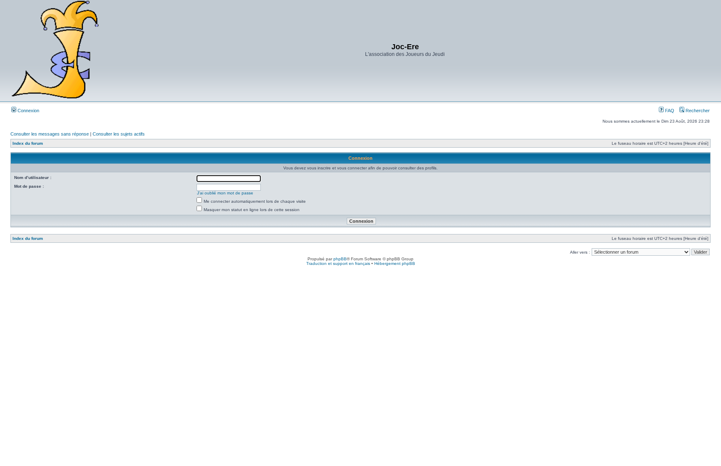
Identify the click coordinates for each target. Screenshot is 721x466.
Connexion (27, 110)
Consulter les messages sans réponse (49, 133)
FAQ (669, 110)
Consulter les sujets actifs (119, 133)
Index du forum (28, 143)
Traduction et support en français (338, 263)
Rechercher (697, 110)
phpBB (340, 259)
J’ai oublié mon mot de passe (225, 193)
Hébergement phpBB (394, 263)
